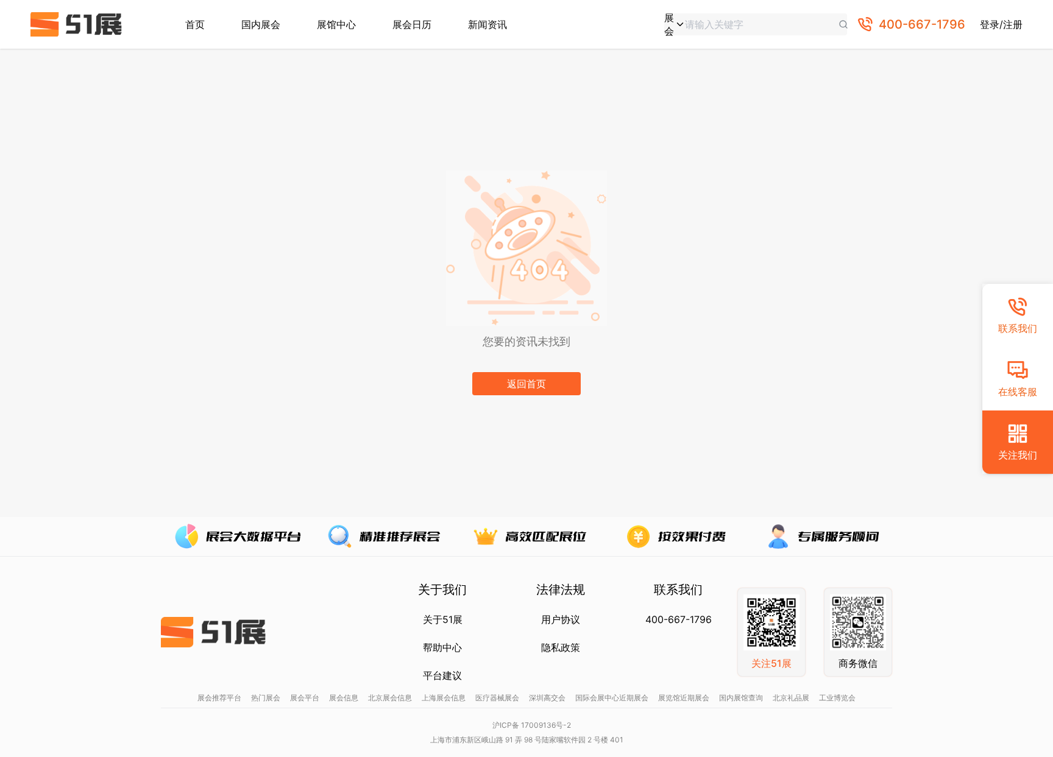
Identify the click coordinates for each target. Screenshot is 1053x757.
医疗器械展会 (497, 697)
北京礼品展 (791, 697)
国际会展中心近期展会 (611, 697)
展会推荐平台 (219, 697)
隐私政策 (560, 647)
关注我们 (1017, 455)
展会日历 (411, 24)
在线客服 (1017, 392)
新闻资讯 (487, 24)
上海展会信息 (444, 697)
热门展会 (265, 697)
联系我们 (1017, 328)
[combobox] (674, 24)
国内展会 (260, 24)
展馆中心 (336, 24)
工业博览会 (837, 697)
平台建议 (442, 675)
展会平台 (304, 697)
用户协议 (560, 619)
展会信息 (343, 697)
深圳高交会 (547, 697)
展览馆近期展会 (683, 697)
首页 (195, 24)
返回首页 (526, 384)
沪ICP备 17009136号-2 (531, 725)
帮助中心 (442, 647)
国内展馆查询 (741, 697)
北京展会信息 (390, 697)
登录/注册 (1001, 24)
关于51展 (443, 619)
